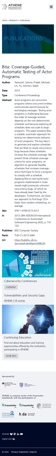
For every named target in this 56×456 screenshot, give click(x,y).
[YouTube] (21, 434)
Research (14, 20)
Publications (25, 20)
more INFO (11, 356)
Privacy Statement (19, 452)
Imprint (33, 452)
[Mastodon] (14, 434)
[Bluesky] (11, 434)
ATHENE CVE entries (14, 300)
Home (4, 20)
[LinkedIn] (18, 434)
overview (11, 287)
